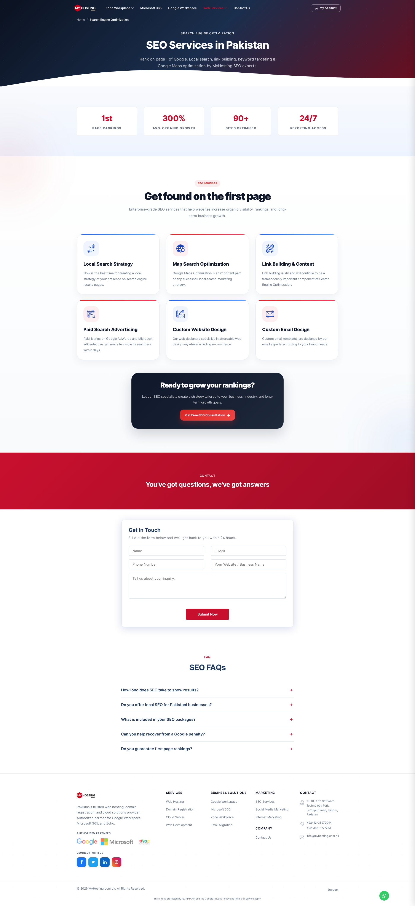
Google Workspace (182, 8)
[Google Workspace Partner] (87, 841)
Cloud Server (175, 817)
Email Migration (221, 825)
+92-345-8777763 (318, 827)
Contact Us (242, 8)
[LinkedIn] (105, 862)
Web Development (179, 825)
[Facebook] (81, 862)
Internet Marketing (268, 817)
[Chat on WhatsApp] (384, 896)
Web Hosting (175, 801)
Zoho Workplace (117, 8)
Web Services (213, 8)
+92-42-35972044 (319, 822)
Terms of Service (244, 898)
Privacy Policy (222, 898)
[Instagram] (116, 862)
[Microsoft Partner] (117, 841)
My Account (328, 8)
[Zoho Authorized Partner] (144, 842)
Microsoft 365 (151, 8)
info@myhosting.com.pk (322, 835)
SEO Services (265, 801)
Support (332, 889)
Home (81, 19)
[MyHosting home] (85, 8)
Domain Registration (180, 809)
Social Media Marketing (272, 809)
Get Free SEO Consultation (205, 415)
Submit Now (208, 614)
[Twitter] (93, 862)
